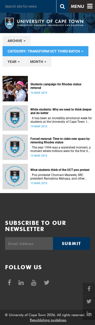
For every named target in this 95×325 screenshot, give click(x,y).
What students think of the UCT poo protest (59, 170)
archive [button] (15, 41)
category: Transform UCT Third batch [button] (44, 51)
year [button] (12, 62)
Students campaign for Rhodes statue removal (55, 86)
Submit (71, 243)
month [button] (37, 62)
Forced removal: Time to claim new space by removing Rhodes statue (60, 140)
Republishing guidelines (48, 320)
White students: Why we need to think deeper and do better (60, 111)
